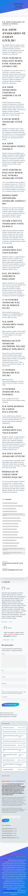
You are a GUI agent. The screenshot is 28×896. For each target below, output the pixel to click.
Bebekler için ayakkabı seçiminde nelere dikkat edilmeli (13, 514)
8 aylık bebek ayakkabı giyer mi (9, 511)
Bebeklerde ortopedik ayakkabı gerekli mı (11, 520)
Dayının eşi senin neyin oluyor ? (9, 745)
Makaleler (8, 499)
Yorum (3, 653)
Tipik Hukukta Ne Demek (7, 828)
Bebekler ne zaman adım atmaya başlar (11, 518)
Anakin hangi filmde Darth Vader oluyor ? (10, 755)
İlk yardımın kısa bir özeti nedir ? (10, 731)
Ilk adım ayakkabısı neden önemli (10, 534)
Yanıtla (10, 621)
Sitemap (14, 716)
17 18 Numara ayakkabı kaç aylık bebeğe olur (12, 505)
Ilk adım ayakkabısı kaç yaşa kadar (10, 526)
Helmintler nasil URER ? (8, 769)
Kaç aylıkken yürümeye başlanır (10, 545)
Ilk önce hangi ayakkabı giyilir (9, 540)
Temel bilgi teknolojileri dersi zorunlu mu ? (11, 764)
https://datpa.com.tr (5, 716)
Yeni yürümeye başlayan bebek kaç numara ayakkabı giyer (12, 553)
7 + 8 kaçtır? (5, 696)
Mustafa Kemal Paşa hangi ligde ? (10, 741)
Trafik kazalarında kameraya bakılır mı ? (10, 736)
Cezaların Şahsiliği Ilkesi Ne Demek (12, 570)
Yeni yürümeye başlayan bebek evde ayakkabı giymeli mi (13, 549)
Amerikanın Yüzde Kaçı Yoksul (8, 837)
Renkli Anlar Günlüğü (19, 5)
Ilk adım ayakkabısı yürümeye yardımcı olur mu (13, 537)
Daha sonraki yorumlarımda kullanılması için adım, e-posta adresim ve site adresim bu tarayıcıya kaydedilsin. (14, 692)
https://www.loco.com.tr (7, 713)
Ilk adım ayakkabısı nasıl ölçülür (9, 529)
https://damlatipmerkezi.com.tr (8, 714)
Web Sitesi (4, 683)
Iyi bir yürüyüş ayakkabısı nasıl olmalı (11, 543)
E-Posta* (4, 676)
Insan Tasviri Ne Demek (7, 833)
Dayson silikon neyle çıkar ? (9, 760)
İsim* (3, 670)
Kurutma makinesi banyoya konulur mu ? (10, 750)
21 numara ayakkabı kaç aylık (9, 508)
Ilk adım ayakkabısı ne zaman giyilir (10, 532)
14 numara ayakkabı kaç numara (10, 503)
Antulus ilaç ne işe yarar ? (8, 727)
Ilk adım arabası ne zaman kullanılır (10, 523)
